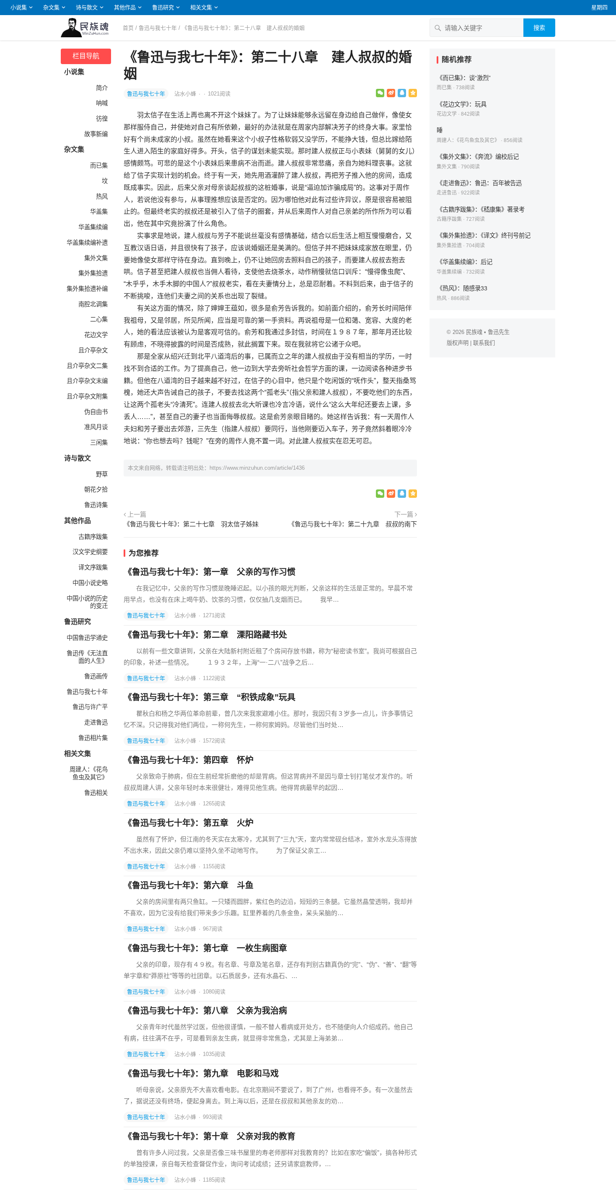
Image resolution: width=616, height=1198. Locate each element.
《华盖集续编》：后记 (464, 262)
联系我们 (484, 343)
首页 (128, 28)
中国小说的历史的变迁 (87, 602)
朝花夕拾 (96, 489)
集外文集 (96, 258)
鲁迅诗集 (96, 505)
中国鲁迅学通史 (87, 637)
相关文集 (201, 7)
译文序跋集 (93, 567)
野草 (102, 474)
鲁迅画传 (96, 676)
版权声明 (457, 343)
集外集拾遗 (93, 273)
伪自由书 (96, 412)
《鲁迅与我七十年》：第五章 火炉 (189, 823)
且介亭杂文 (93, 350)
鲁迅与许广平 (90, 707)
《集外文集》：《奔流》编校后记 (478, 156)
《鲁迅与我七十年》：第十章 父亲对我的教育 (209, 1136)
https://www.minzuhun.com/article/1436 (257, 468)
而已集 (99, 165)
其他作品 (125, 7)
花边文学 (96, 334)
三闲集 (99, 442)
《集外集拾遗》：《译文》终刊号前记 (484, 235)
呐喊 (102, 103)
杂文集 (51, 7)
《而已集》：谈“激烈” (464, 78)
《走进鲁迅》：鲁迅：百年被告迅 (479, 183)
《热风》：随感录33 (462, 288)
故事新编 (96, 134)
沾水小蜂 (186, 94)
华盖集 (99, 211)
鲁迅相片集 (93, 738)
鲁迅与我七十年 (158, 28)
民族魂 (474, 332)
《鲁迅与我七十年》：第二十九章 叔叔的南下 (352, 524)
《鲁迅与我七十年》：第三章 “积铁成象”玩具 (209, 697)
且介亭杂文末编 (87, 381)
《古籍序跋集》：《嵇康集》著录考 (481, 209)
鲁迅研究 (163, 7)
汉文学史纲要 (90, 552)
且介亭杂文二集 (87, 365)
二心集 (99, 319)
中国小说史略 (90, 583)
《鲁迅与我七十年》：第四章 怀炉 (189, 760)
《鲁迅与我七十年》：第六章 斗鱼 (189, 885)
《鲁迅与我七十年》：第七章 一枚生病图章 (205, 948)
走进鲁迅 (96, 722)
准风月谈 (96, 427)
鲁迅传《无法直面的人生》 (87, 657)
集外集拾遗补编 (87, 288)
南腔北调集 (93, 304)
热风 (102, 196)
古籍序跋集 (93, 536)
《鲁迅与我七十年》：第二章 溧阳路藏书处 (205, 634)
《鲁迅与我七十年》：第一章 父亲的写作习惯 (209, 572)
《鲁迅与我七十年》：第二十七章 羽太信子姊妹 (191, 524)
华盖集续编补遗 (87, 242)
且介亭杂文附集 (87, 396)
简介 (102, 88)
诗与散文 (87, 7)
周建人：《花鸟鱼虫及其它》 (89, 773)
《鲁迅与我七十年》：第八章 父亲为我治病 (205, 1010)
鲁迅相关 (96, 792)
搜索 (539, 27)
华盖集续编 (93, 227)
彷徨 (102, 118)
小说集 (18, 7)
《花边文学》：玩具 (462, 104)
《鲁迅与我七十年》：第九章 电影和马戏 (201, 1073)
